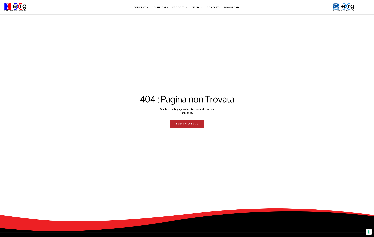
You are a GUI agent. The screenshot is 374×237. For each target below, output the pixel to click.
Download (231, 7)
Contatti (213, 7)
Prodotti (179, 7)
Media (196, 7)
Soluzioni (159, 7)
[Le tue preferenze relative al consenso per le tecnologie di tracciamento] (369, 232)
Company (139, 7)
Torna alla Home (187, 124)
